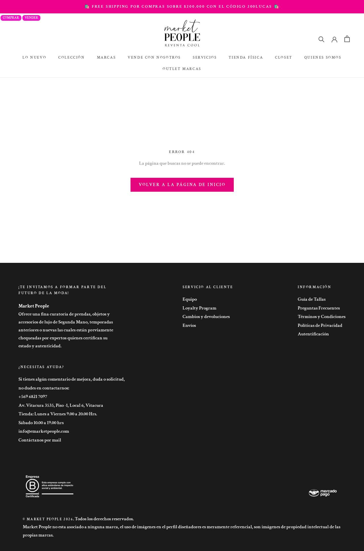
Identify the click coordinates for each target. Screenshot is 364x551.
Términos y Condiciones (322, 316)
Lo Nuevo (34, 57)
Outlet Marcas (182, 69)
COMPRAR (11, 18)
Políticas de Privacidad (320, 325)
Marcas (106, 57)
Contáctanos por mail (39, 440)
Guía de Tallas (312, 299)
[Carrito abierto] (347, 39)
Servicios (205, 57)
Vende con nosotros (154, 57)
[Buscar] (321, 39)
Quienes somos (323, 57)
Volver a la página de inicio (182, 184)
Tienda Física (246, 57)
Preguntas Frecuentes (319, 308)
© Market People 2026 (48, 519)
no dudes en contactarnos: (43, 388)
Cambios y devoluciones (206, 316)
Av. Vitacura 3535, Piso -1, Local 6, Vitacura (60, 405)
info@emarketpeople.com (43, 431)
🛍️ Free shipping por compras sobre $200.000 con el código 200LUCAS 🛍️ (182, 6)
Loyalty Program (199, 308)
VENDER (31, 18)
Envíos (189, 325)
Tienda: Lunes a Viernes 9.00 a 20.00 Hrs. (57, 414)
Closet (283, 57)
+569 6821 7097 (32, 396)
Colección (71, 57)
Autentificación (313, 334)
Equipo (190, 299)
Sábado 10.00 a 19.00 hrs (41, 423)
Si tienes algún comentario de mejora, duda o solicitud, (71, 379)
